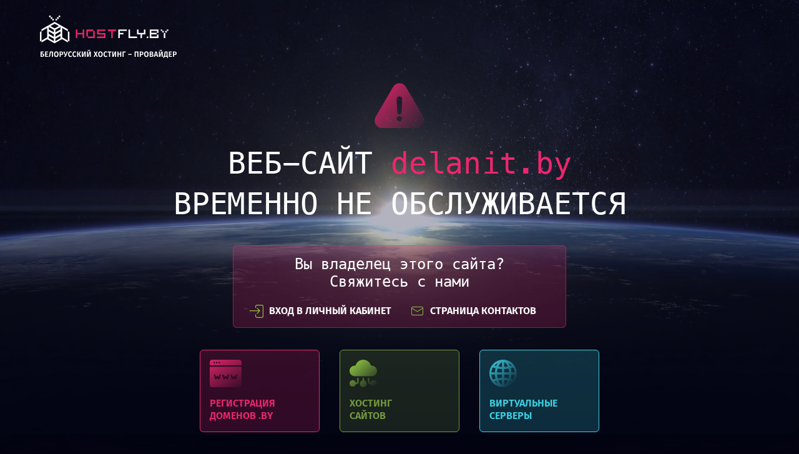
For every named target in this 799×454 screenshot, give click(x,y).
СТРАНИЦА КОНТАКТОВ (483, 311)
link (108, 40)
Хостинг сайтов (399, 391)
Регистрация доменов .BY (260, 391)
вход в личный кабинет (330, 311)
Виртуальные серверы (539, 391)
